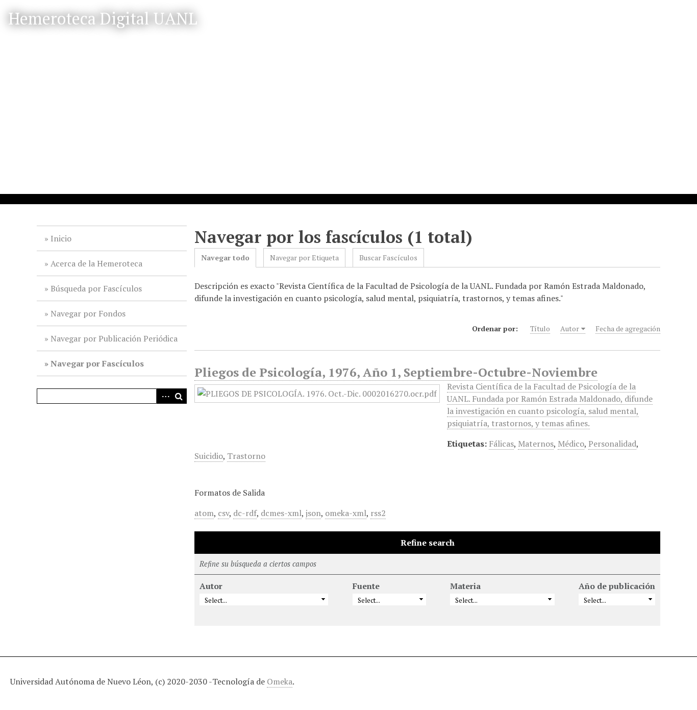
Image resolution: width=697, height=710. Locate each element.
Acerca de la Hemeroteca (96, 263)
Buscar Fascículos (388, 257)
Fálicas (501, 443)
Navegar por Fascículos (97, 363)
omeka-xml (345, 513)
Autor (569, 328)
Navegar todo (225, 257)
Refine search (428, 542)
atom (204, 513)
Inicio (61, 238)
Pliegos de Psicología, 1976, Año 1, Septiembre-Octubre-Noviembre (396, 372)
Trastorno (246, 455)
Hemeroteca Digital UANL (102, 18)
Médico (571, 443)
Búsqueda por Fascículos (96, 288)
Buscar (179, 396)
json (313, 513)
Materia (465, 586)
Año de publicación (617, 586)
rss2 (378, 513)
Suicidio (208, 455)
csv (223, 513)
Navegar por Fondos (88, 313)
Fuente (366, 586)
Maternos (536, 443)
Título (540, 328)
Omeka (279, 681)
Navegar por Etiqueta (304, 257)
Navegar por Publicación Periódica (114, 338)
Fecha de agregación (627, 328)
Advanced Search (163, 396)
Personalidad (612, 443)
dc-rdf (245, 513)
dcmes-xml (281, 513)
